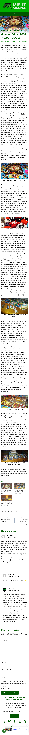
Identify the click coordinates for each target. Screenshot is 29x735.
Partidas (16, 511)
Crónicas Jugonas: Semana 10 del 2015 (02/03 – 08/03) (6, 503)
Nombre (5, 662)
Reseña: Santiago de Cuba (6, 519)
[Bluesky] (9, 721)
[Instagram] (19, 721)
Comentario (6, 641)
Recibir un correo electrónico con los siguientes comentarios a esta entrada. (13, 682)
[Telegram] (17, 726)
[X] (4, 721)
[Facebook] (14, 721)
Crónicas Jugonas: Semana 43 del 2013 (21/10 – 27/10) (19, 491)
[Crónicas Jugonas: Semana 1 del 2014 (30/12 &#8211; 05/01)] (6, 486)
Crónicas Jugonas (7, 511)
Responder (5, 566)
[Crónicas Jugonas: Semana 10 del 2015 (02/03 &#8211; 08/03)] (6, 498)
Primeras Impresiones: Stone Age (24, 520)
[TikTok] (12, 726)
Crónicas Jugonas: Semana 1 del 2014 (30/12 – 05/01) (6, 491)
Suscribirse (14, 716)
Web (3, 677)
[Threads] (25, 721)
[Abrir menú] (14, 14)
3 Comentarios (23, 41)
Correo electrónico (8, 670)
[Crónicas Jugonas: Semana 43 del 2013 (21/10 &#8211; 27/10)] (19, 486)
